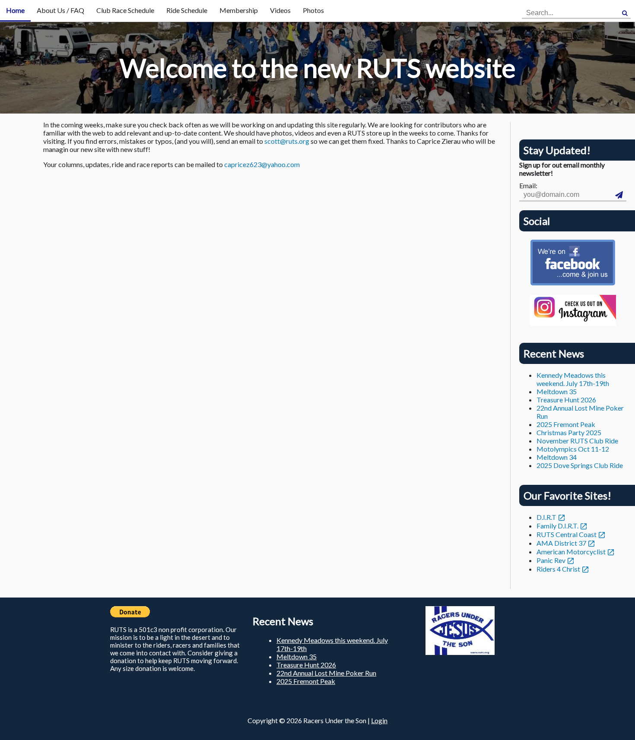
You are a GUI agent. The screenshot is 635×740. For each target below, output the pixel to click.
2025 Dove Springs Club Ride (580, 465)
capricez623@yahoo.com (262, 164)
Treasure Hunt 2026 (566, 399)
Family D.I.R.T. (557, 526)
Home (15, 10)
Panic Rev (551, 560)
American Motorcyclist (571, 551)
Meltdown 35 (557, 391)
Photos (313, 10)
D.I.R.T (546, 517)
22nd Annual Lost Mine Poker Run (326, 673)
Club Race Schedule (125, 10)
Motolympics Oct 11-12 (573, 449)
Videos (280, 10)
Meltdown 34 (557, 457)
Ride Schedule (186, 10)
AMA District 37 (561, 543)
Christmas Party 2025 (569, 432)
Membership (238, 10)
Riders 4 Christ (558, 569)
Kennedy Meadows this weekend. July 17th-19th (573, 379)
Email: (528, 185)
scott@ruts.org (286, 141)
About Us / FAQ (60, 10)
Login (379, 720)
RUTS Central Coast (567, 534)
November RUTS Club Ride (577, 440)
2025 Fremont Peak (566, 424)
